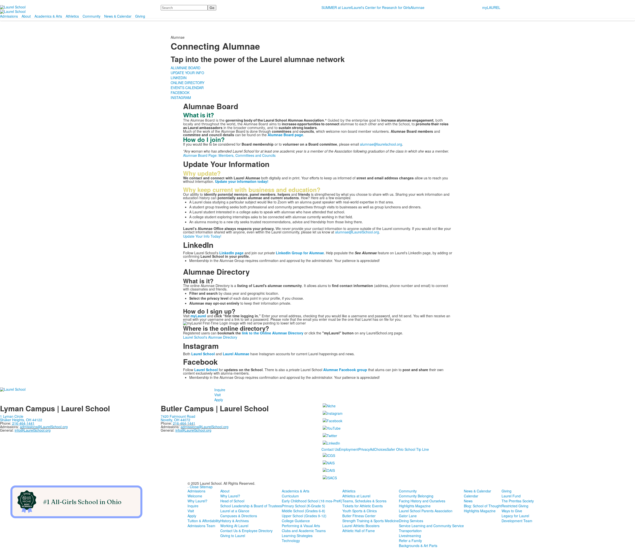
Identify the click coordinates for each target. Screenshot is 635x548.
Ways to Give (512, 510)
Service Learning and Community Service (431, 525)
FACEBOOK (180, 92)
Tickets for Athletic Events (362, 505)
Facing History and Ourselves (422, 500)
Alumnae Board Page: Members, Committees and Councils (229, 155)
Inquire (219, 389)
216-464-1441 (184, 423)
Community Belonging (416, 495)
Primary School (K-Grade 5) (303, 505)
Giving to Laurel (232, 535)
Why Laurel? (197, 500)
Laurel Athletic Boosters (361, 525)
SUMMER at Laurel (336, 7)
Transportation (410, 530)
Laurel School (206, 369)
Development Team (517, 520)
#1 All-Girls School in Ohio (82, 502)
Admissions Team (201, 525)
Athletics (72, 16)
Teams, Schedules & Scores (364, 500)
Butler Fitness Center (359, 515)
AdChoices (378, 449)
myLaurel (198, 315)
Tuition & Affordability (204, 520)
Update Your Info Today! (202, 236)
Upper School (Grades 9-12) (304, 515)
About (26, 16)
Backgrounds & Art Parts (418, 545)
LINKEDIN (179, 77)
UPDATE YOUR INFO (187, 72)
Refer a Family (410, 540)
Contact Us (330, 449)
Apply (218, 399)
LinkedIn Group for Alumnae (300, 252)
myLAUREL (491, 7)
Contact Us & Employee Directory (246, 530)
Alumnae (417, 7)
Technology (291, 540)
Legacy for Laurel (515, 515)
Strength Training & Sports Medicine (370, 520)
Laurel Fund (511, 495)
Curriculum (290, 495)
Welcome (195, 495)
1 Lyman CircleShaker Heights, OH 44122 (21, 418)
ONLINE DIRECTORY (187, 82)
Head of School (232, 500)
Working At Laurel (234, 525)
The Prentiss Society (518, 500)
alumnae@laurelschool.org (381, 144)
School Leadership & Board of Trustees (251, 505)
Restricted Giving (515, 505)
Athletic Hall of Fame (358, 530)
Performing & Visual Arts (301, 525)
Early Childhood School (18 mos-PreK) (312, 500)
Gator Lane (408, 515)
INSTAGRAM (181, 97)
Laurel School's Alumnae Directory (210, 337)
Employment (348, 449)
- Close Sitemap (200, 486)
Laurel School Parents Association (425, 510)
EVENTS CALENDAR (187, 87)
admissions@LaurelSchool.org (44, 426)
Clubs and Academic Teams (304, 530)
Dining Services (411, 520)
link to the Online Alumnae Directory (272, 332)
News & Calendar (117, 16)
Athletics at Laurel (356, 495)
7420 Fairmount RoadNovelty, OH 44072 (178, 418)
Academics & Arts (48, 16)
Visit (217, 394)
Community (91, 16)
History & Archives (234, 520)
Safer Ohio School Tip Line (408, 449)
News (468, 500)
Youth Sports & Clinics (359, 510)
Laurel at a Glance (234, 510)
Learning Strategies (297, 535)
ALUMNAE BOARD (185, 67)
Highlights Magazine (415, 505)
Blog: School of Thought (483, 505)
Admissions (9, 16)
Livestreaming (410, 535)
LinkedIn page (231, 252)
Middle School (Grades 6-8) (303, 510)
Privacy (364, 449)
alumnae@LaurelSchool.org (357, 231)
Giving (140, 16)
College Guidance (296, 520)
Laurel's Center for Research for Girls (381, 7)
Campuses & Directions (238, 515)
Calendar (471, 495)
